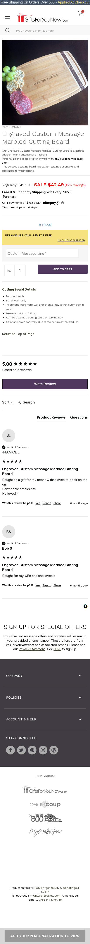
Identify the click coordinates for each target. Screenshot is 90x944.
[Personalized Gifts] (42, 16)
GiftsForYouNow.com (46, 895)
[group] (45, 364)
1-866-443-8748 (51, 899)
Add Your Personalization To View (45, 936)
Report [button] (47, 502)
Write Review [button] (45, 384)
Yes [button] (38, 502)
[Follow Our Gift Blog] (53, 750)
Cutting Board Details (19, 289)
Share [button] (57, 502)
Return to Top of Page (18, 334)
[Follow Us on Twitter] (21, 750)
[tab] (51, 418)
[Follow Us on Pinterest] (32, 750)
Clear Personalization (71, 240)
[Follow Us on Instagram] (43, 750)
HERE (57, 649)
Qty (9, 270)
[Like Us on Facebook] (10, 750)
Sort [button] (6, 402)
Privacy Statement (32, 649)
